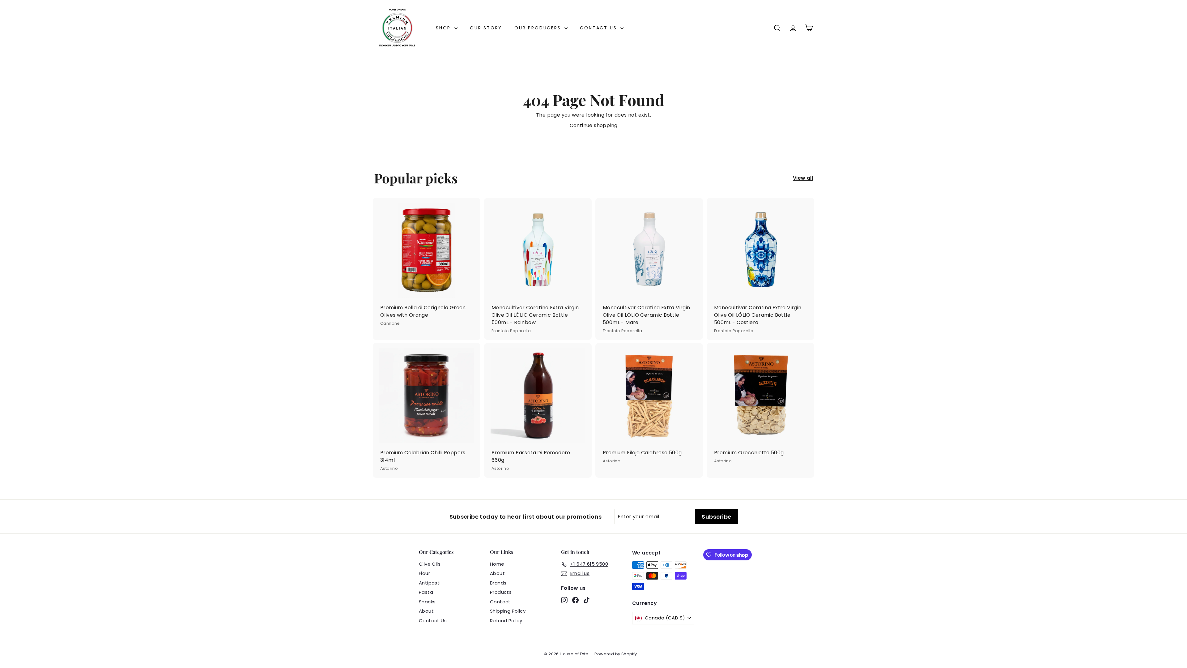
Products (501, 592)
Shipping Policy (507, 611)
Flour (424, 573)
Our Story (486, 28)
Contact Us (599, 28)
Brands (498, 583)
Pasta (426, 592)
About (426, 611)
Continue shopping (594, 125)
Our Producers (538, 28)
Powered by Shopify (615, 654)
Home (497, 564)
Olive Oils (429, 564)
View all (803, 178)
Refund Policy (506, 620)
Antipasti (430, 583)
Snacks (427, 601)
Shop (444, 28)
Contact (500, 601)
